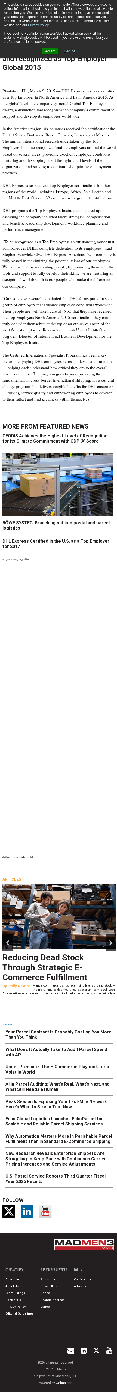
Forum (78, 1270)
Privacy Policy (38, 24)
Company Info (14, 1270)
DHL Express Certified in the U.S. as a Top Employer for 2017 (55, 544)
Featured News (64, 426)
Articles (11, 879)
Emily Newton (19, 986)
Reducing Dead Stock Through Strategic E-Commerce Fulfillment (44, 967)
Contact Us (13, 1300)
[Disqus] (59, 637)
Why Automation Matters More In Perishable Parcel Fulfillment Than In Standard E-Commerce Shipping (58, 1139)
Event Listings (15, 1293)
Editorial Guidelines (19, 1313)
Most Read (7, 1024)
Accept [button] (50, 51)
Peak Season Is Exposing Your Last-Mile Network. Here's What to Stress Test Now (56, 1104)
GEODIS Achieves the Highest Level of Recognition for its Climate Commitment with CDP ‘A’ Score (54, 438)
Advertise (12, 1279)
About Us (12, 1286)
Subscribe (48, 1279)
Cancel (46, 1307)
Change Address (52, 1300)
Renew (45, 1293)
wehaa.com (64, 1383)
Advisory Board (84, 1286)
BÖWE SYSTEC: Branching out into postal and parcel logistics (56, 525)
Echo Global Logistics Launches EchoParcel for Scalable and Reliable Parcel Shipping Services (54, 1121)
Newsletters (49, 1286)
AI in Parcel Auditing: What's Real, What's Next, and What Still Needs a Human (57, 1087)
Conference (82, 1279)
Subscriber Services (54, 1270)
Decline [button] (69, 51)
